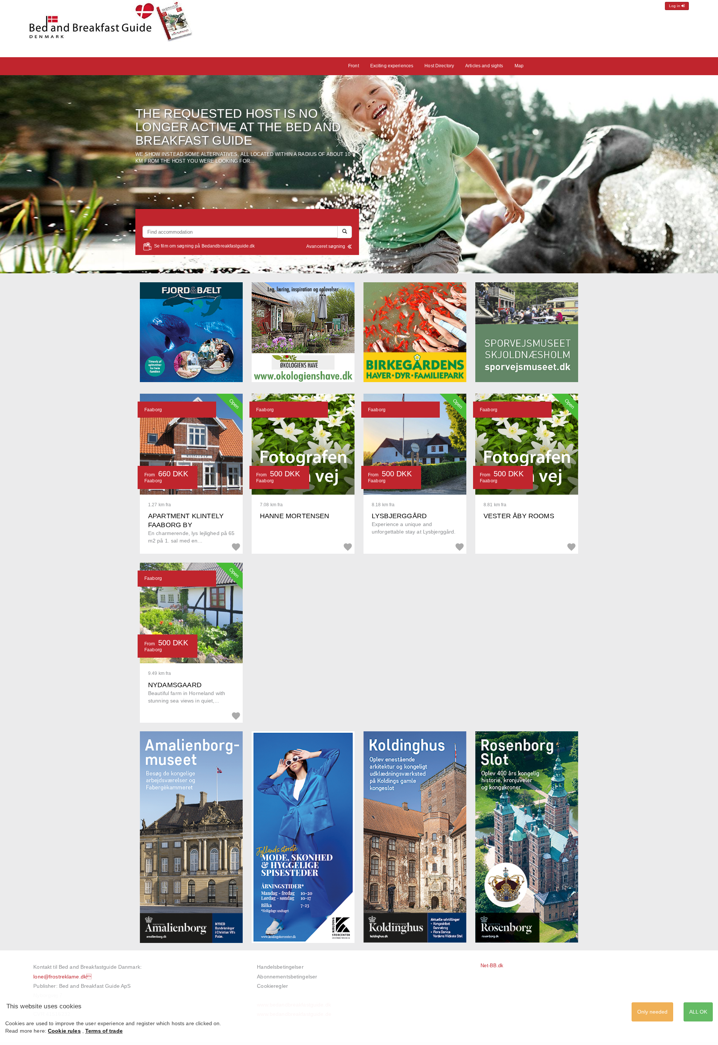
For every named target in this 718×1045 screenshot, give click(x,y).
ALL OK (698, 1012)
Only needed (652, 1012)
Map (519, 65)
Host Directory (439, 65)
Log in (675, 6)
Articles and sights (484, 65)
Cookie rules (64, 1031)
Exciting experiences (392, 65)
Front (353, 65)
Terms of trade (104, 1031)
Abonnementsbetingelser (287, 977)
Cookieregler (272, 986)
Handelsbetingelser (280, 967)
